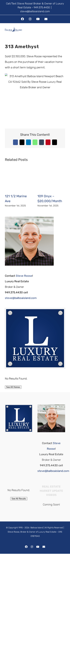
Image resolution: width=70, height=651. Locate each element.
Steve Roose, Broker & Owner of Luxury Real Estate (32, 532)
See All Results (19, 498)
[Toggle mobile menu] (64, 32)
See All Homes (13, 387)
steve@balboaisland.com (35, 11)
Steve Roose (24, 275)
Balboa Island (36, 527)
